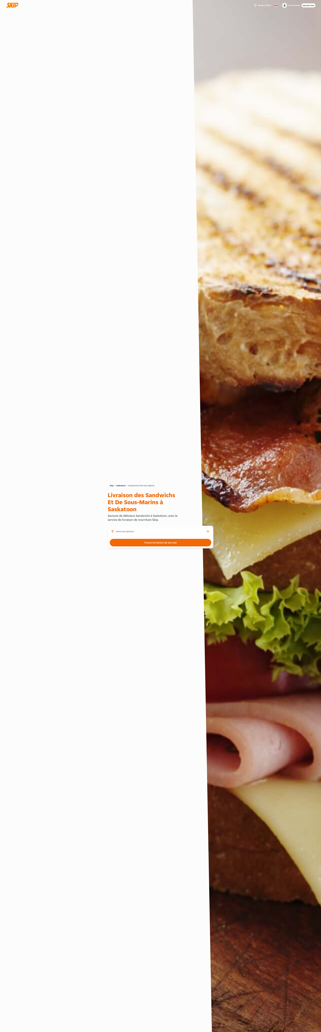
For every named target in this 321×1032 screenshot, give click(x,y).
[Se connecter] (284, 5)
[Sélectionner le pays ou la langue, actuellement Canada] (276, 5)
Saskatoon (121, 485)
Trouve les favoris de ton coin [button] (160, 542)
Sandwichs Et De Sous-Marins (141, 485)
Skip (112, 485)
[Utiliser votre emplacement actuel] (208, 531)
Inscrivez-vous (308, 5)
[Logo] (13, 5)
